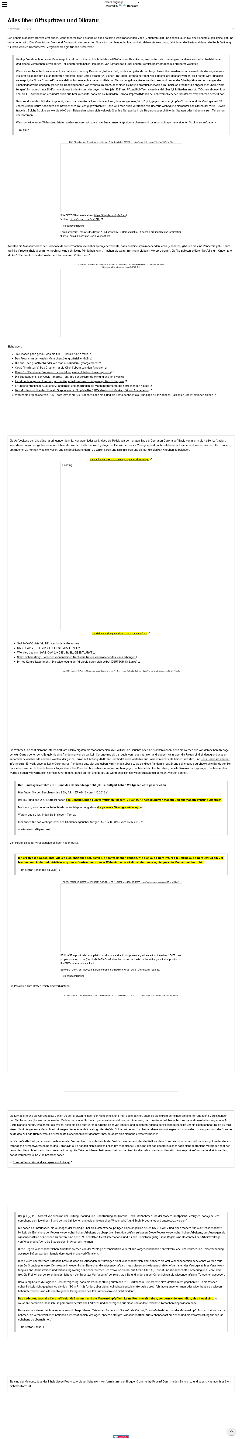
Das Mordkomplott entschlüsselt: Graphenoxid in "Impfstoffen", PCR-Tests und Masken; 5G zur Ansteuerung (82, 390)
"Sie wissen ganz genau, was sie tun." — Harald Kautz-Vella (51, 354)
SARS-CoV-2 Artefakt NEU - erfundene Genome (47, 643)
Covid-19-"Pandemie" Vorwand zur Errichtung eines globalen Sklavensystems (63, 372)
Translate (132, 6)
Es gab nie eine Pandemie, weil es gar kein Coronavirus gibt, (80, 754)
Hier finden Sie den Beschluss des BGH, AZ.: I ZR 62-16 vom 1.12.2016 (61, 792)
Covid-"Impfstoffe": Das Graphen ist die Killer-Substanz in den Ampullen (59, 367)
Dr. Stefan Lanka (31, 1327)
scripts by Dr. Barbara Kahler (122, 232)
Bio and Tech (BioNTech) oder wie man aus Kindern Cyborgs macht (57, 363)
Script (96, 232)
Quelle (23, 130)
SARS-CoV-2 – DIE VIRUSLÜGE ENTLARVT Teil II (47, 648)
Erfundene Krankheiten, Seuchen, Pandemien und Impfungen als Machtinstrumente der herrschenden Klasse (82, 386)
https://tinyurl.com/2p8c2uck (110, 215)
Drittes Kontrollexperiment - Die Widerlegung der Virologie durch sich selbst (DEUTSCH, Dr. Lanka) (77, 661)
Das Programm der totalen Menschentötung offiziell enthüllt (52, 358)
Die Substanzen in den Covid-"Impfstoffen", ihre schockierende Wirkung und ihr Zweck (68, 376)
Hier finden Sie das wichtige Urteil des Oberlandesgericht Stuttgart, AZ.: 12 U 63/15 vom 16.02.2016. (79, 822)
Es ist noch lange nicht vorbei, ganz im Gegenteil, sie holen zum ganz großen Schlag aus (69, 381)
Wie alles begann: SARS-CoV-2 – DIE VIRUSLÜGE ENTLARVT (54, 652)
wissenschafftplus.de (34, 829)
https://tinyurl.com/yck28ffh (85, 219)
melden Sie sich (179, 1381)
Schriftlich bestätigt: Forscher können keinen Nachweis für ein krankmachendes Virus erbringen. (76, 657)
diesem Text (64, 814)
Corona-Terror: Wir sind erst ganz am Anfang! (41, 1162)
